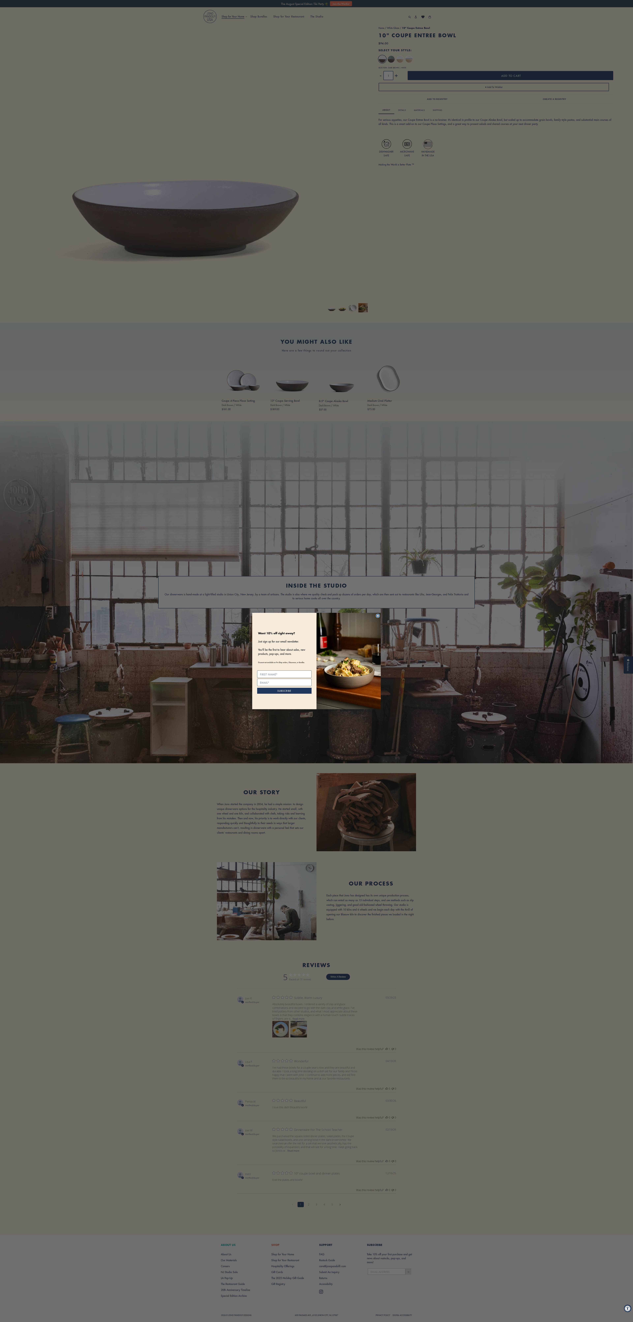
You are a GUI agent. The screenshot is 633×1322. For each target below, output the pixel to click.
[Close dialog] (377, 615)
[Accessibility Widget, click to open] (627, 1308)
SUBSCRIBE (284, 691)
